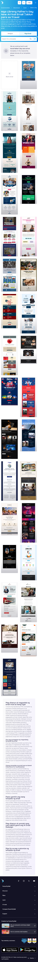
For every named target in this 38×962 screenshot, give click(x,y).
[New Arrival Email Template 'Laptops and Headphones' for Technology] (9, 439)
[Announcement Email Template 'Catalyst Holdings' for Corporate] (9, 153)
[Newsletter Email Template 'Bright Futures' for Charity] (9, 195)
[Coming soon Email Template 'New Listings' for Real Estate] (28, 480)
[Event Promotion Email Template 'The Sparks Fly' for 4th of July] (9, 391)
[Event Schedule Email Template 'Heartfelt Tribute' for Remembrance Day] (9, 355)
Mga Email (28, 33)
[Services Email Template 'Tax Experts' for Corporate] (9, 600)
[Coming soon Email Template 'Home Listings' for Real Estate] (28, 640)
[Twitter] (29, 881)
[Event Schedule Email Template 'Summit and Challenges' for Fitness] (28, 151)
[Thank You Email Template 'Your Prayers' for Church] (9, 638)
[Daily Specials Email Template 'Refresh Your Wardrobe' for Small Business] (28, 111)
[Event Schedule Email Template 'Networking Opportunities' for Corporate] (9, 677)
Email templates (5, 7)
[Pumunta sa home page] (2, 2)
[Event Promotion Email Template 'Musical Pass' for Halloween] (28, 523)
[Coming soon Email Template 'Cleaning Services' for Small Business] (28, 562)
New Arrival (16, 7)
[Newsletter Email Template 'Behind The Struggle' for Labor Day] (9, 275)
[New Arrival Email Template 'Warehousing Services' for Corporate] (9, 236)
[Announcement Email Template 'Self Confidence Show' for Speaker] (9, 559)
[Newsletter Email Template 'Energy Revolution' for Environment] (28, 435)
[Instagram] (24, 881)
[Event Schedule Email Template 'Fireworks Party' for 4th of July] (28, 397)
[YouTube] (34, 881)
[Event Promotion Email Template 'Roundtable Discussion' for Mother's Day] (28, 236)
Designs (10, 33)
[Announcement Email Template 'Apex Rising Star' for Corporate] (9, 481)
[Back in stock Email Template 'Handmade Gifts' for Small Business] (28, 275)
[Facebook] (18, 881)
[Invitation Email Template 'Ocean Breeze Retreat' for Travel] (28, 602)
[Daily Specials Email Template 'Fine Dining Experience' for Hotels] (9, 519)
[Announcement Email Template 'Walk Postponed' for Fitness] (28, 75)
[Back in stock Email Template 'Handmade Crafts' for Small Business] (28, 350)
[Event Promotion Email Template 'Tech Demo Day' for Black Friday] (28, 189)
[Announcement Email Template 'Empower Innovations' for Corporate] (9, 111)
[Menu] (35, 2)
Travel (25, 7)
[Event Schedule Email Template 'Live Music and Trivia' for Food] (9, 311)
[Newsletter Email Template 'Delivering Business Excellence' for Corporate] (28, 313)
